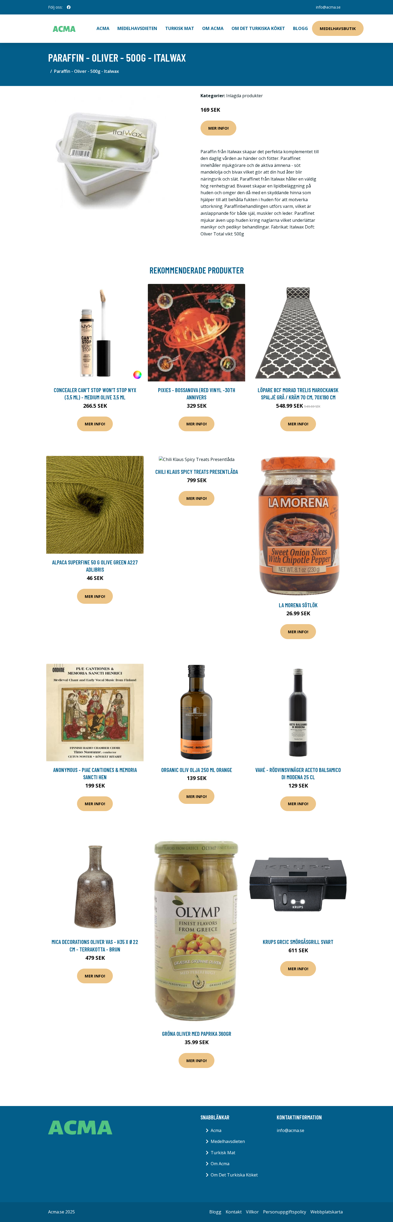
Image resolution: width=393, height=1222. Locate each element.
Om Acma (213, 28)
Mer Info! (218, 128)
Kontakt (234, 1212)
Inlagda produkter (244, 96)
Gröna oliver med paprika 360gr (196, 1033)
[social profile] (69, 7)
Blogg (300, 28)
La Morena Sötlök (298, 605)
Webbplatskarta (326, 1212)
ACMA (103, 28)
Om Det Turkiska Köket (258, 28)
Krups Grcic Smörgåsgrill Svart (298, 941)
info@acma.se (328, 7)
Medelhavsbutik (338, 28)
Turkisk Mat (179, 28)
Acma (216, 1130)
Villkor (252, 1212)
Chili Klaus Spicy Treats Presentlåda (196, 471)
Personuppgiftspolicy (284, 1212)
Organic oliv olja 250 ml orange (196, 769)
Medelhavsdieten (137, 28)
